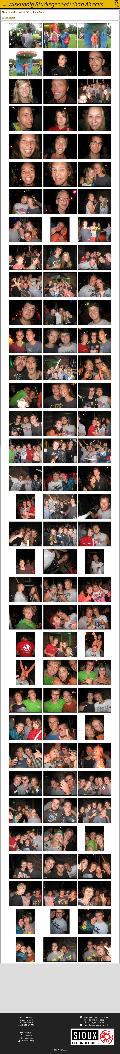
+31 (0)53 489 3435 (96, 1022)
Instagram (28, 1038)
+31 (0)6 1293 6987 (96, 1020)
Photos (5, 12)
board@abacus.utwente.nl (96, 1025)
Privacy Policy (27, 1040)
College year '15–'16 (20, 12)
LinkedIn (28, 1035)
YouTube (28, 1032)
